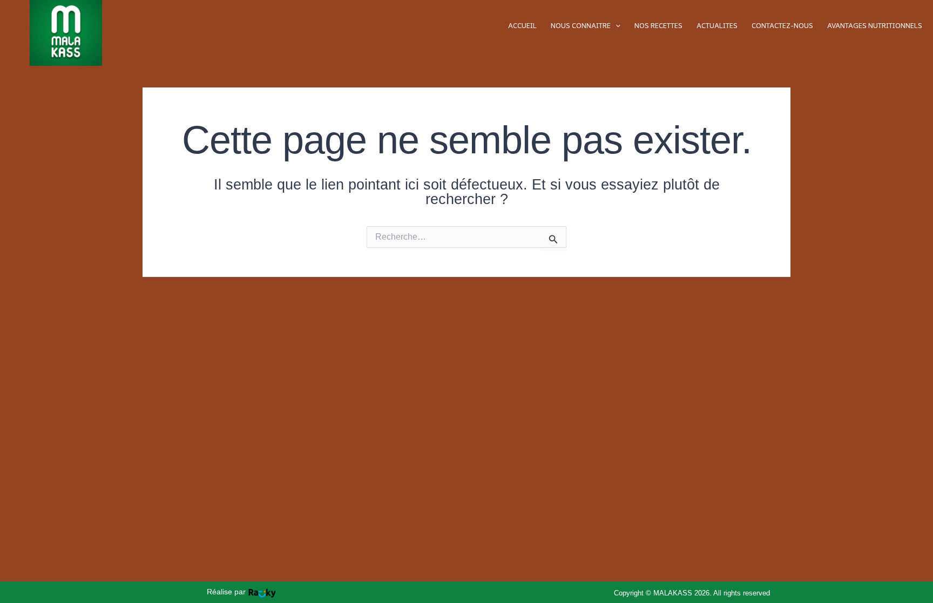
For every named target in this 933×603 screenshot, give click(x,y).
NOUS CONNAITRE (581, 25)
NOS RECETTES (658, 25)
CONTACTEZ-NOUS (782, 25)
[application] (615, 25)
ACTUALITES (717, 25)
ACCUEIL (522, 25)
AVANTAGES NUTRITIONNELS (874, 25)
